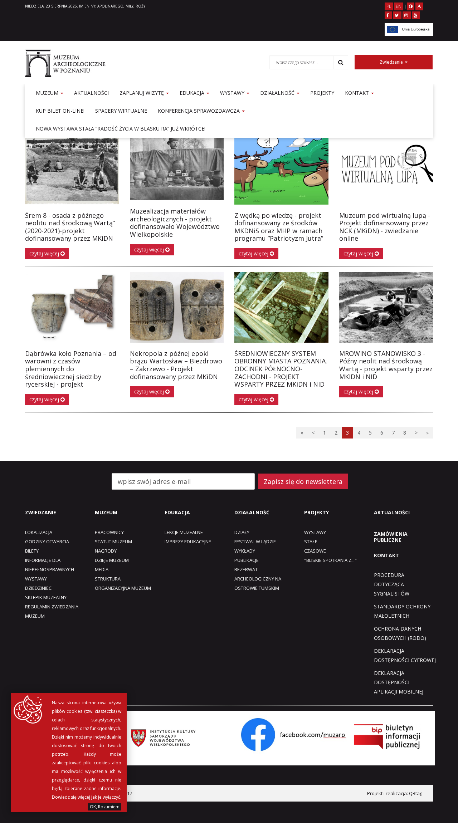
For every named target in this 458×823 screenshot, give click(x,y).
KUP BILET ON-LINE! (60, 110)
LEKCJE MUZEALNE (184, 532)
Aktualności (91, 92)
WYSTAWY (36, 578)
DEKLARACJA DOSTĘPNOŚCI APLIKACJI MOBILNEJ (398, 682)
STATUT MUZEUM (113, 541)
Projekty (322, 92)
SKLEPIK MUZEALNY (46, 597)
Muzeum (48, 92)
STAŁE (310, 541)
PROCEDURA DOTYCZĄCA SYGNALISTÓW (391, 584)
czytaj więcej (44, 253)
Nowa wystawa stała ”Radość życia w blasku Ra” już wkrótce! (120, 128)
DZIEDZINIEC (38, 588)
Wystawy (233, 92)
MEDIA (101, 569)
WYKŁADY (244, 551)
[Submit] (341, 62)
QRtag (415, 793)
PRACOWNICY (109, 532)
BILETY (32, 551)
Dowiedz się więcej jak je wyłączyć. (86, 797)
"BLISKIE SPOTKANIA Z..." (330, 560)
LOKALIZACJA (38, 532)
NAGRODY (106, 551)
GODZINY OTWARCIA (47, 541)
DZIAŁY (241, 532)
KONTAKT (386, 555)
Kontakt (357, 92)
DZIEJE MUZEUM (112, 560)
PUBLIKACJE (246, 560)
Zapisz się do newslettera (303, 481)
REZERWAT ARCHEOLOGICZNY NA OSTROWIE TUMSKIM (257, 578)
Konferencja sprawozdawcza (199, 110)
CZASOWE (315, 551)
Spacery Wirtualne (121, 110)
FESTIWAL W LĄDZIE (255, 541)
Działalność (278, 92)
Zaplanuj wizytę (142, 92)
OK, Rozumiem (105, 807)
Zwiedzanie (392, 62)
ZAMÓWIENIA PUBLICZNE (391, 536)
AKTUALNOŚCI (392, 512)
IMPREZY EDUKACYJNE (188, 541)
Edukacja (193, 92)
